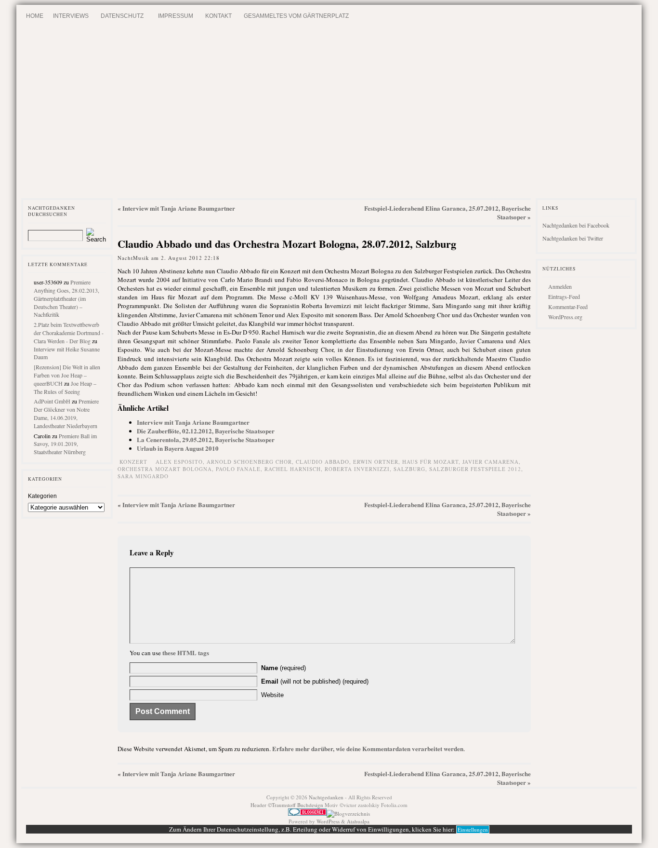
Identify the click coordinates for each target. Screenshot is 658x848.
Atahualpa (358, 821)
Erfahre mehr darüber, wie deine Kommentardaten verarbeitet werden (367, 748)
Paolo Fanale (238, 468)
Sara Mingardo (143, 476)
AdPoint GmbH (52, 401)
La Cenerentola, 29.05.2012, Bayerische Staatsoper (206, 439)
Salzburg (409, 468)
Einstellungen (473, 829)
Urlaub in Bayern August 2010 (178, 448)
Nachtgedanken (326, 797)
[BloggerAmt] (348, 813)
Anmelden (560, 286)
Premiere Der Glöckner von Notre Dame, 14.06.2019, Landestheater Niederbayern (66, 413)
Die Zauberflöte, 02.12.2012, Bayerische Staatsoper (206, 430)
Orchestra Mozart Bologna (165, 468)
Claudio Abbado (322, 461)
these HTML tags (185, 652)
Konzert (133, 461)
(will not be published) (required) (314, 681)
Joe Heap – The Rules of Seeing (65, 387)
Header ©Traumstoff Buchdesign (287, 804)
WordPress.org (565, 317)
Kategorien (42, 496)
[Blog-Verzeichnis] (307, 813)
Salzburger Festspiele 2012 (475, 468)
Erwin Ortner (375, 461)
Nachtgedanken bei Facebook (575, 225)
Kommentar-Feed (568, 306)
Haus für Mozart (430, 461)
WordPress (328, 821)
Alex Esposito (179, 461)
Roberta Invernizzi (357, 468)
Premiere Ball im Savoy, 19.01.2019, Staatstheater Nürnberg (65, 444)
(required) (283, 668)
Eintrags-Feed (564, 296)
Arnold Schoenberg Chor (249, 461)
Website (272, 695)
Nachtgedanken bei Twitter (572, 238)
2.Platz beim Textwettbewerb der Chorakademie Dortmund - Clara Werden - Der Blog (69, 333)
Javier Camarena (490, 461)
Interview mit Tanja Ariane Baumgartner (178, 208)
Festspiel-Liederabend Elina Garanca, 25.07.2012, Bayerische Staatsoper (447, 212)
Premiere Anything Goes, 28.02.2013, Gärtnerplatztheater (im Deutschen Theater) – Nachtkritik (66, 298)
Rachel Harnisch (292, 468)
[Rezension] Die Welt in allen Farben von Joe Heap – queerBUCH (67, 375)
